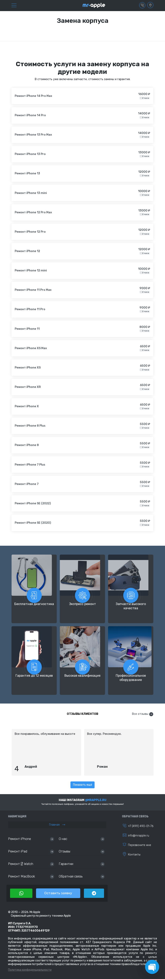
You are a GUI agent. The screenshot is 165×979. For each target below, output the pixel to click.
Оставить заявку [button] (58, 893)
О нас (63, 839)
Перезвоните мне (139, 845)
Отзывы (64, 851)
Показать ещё (82, 784)
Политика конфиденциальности (30, 970)
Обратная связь (70, 876)
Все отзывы (140, 714)
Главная (54, 824)
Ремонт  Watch (20, 864)
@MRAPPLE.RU (95, 800)
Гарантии (66, 864)
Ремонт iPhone (19, 839)
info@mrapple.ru (138, 835)
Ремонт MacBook (21, 876)
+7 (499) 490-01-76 (140, 826)
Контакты (134, 854)
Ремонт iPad (17, 851)
